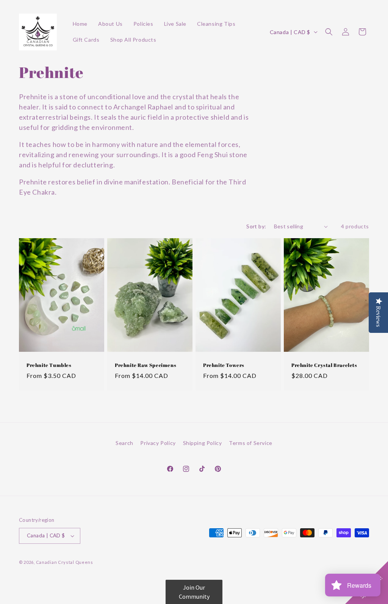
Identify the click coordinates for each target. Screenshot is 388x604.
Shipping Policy (202, 443)
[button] (329, 31)
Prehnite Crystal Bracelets (324, 365)
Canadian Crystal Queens (64, 562)
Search (124, 443)
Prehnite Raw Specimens (145, 365)
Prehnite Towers (223, 365)
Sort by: (256, 226)
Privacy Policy (157, 443)
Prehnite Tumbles (49, 365)
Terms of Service (250, 443)
